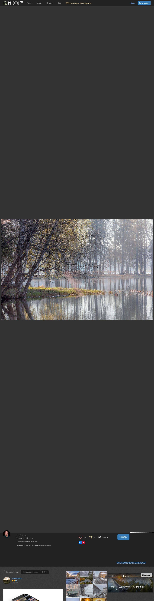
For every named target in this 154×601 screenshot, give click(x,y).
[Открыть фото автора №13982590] (73, 577)
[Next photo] (151, 261)
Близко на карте (30, 572)
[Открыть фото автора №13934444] (86, 591)
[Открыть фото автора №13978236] (86, 577)
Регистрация (144, 3)
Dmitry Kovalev (17, 578)
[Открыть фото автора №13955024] (100, 577)
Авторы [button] (39, 3)
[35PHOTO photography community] (13, 3)
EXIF (44, 572)
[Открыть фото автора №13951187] (73, 591)
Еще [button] (60, 3)
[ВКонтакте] (80, 542)
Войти (133, 3)
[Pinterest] (83, 542)
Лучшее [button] (50, 3)
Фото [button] (29, 3)
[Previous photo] (2, 261)
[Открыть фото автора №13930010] (100, 591)
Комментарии (12, 572)
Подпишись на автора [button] (123, 537)
